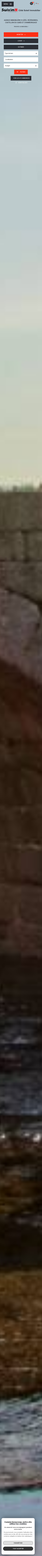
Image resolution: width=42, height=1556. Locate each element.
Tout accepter (18, 1548)
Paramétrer (18, 1543)
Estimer (21, 47)
